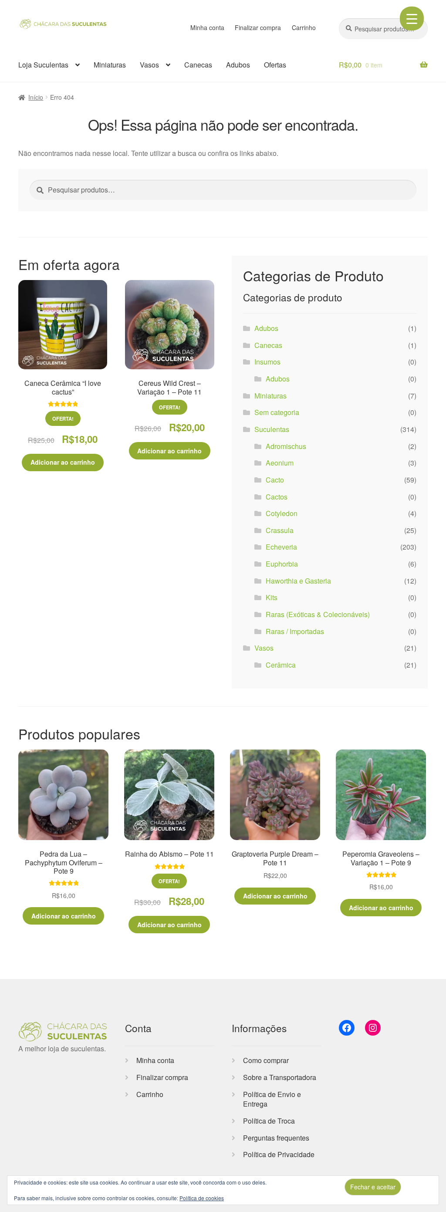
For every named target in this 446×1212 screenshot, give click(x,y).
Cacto (275, 480)
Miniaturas (110, 65)
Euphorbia (282, 564)
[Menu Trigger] (412, 18)
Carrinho (304, 27)
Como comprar (266, 1060)
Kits (271, 597)
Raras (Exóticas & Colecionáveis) (318, 614)
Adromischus (286, 446)
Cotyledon (281, 513)
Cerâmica (281, 665)
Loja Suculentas (43, 65)
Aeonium (280, 463)
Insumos (267, 362)
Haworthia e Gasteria (298, 581)
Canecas (198, 65)
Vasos (149, 65)
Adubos (238, 65)
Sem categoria (276, 412)
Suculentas (271, 429)
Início (35, 97)
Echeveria (281, 547)
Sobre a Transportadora (279, 1077)
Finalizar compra (258, 27)
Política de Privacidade (278, 1154)
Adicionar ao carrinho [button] (62, 462)
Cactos (276, 497)
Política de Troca (269, 1121)
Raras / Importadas (295, 631)
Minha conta (207, 27)
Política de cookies (201, 1198)
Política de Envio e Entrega (272, 1099)
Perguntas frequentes (276, 1138)
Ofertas (275, 65)
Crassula (280, 530)
